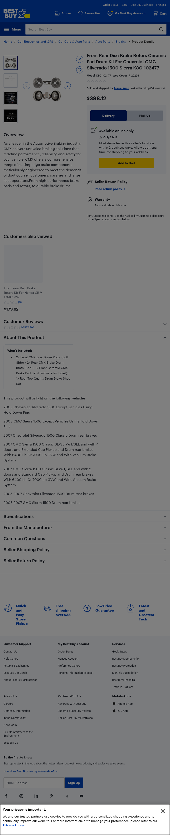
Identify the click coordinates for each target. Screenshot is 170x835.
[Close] (163, 811)
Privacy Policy (13, 825)
